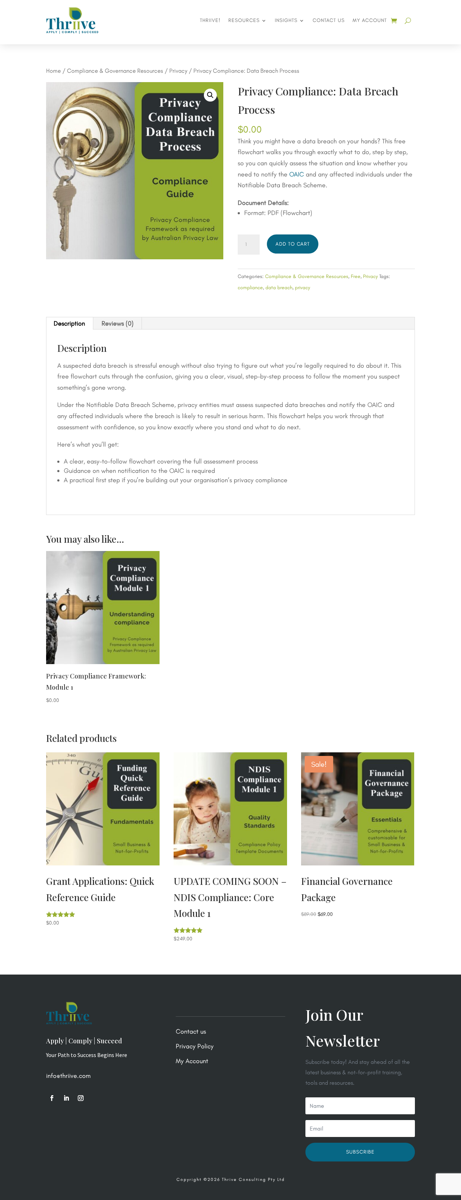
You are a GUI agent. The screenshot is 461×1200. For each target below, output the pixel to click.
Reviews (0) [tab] (118, 323)
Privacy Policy (195, 1046)
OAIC (296, 174)
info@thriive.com (68, 1076)
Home (53, 70)
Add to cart (293, 244)
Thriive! (210, 20)
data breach (278, 288)
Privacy (178, 70)
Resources (244, 20)
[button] (210, 95)
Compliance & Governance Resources (115, 70)
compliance (250, 288)
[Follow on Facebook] (52, 1098)
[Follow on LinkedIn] (66, 1098)
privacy (302, 288)
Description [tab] (69, 323)
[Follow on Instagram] (80, 1098)
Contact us (329, 20)
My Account (370, 20)
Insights (286, 20)
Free (356, 276)
